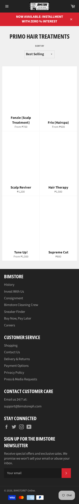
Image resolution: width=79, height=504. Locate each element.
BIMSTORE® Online (24, 490)
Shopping (11, 345)
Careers (9, 325)
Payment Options (16, 365)
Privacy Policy (14, 372)
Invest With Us (14, 291)
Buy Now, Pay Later (17, 318)
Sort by (39, 46)
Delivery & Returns (17, 359)
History (9, 284)
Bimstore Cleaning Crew (21, 305)
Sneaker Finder (14, 311)
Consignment (13, 298)
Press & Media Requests (20, 379)
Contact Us (12, 352)
